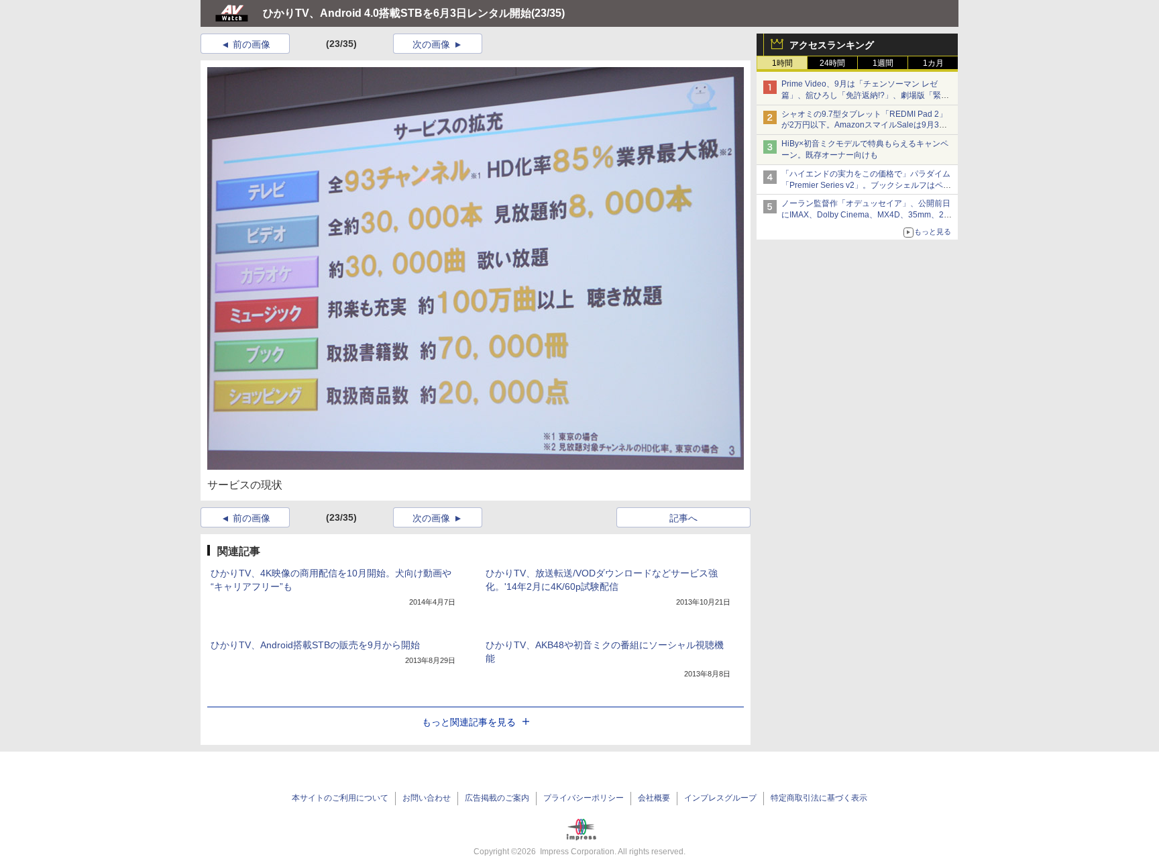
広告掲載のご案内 (497, 798)
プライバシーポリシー (583, 798)
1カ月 (933, 63)
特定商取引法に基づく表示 (819, 798)
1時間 (782, 63)
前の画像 (251, 44)
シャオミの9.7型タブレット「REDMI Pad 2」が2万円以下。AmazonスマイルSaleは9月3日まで (864, 125)
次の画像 (431, 44)
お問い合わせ (426, 798)
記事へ (683, 518)
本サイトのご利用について (340, 798)
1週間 (883, 63)
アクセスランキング (831, 45)
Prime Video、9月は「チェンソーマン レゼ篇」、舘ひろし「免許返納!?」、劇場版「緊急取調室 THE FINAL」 (865, 95)
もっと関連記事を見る (469, 722)
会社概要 (654, 798)
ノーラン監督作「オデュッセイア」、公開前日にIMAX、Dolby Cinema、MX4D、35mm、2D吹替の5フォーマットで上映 (865, 215)
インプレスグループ (720, 798)
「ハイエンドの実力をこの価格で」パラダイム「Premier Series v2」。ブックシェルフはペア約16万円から (866, 185)
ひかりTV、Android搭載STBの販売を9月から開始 (315, 645)
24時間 (832, 63)
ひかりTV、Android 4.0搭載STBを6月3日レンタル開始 (397, 13)
